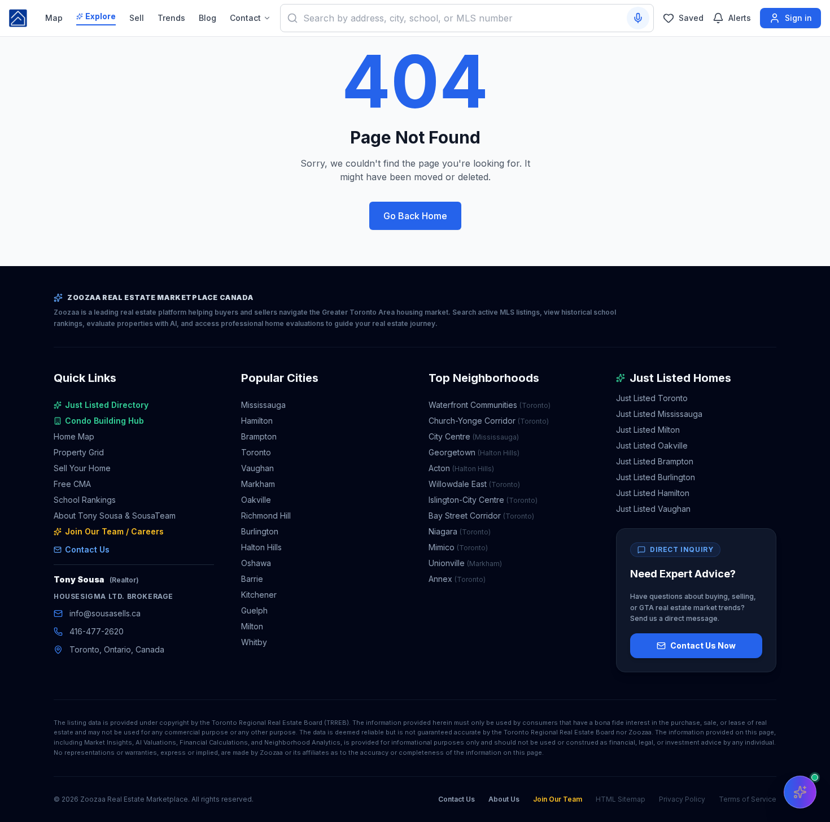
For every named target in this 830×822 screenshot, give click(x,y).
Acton (461, 468)
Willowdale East (474, 484)
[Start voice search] (638, 18)
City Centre (474, 436)
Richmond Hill (266, 515)
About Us (503, 799)
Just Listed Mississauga (659, 414)
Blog (207, 18)
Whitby (254, 642)
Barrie (252, 579)
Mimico (458, 547)
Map (54, 18)
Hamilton (257, 420)
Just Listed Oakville (652, 445)
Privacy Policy (682, 799)
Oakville (256, 499)
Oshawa (256, 563)
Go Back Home (415, 215)
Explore (100, 16)
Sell (136, 18)
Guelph (254, 610)
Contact (245, 18)
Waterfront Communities (490, 405)
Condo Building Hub (104, 420)
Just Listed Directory (106, 405)
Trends (171, 18)
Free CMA (72, 484)
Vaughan (257, 468)
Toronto (256, 452)
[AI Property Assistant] (800, 792)
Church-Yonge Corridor (489, 420)
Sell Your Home (82, 468)
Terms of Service (747, 799)
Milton (252, 626)
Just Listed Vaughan (653, 509)
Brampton (259, 436)
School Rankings (85, 499)
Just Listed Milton (648, 429)
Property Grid (79, 452)
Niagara (460, 531)
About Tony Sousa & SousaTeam (115, 515)
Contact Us (87, 549)
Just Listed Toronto (652, 398)
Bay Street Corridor (481, 515)
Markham (258, 484)
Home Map (74, 436)
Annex (457, 579)
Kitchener (259, 594)
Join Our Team (557, 799)
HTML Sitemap (620, 799)
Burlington (259, 531)
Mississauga (263, 405)
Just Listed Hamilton (652, 493)
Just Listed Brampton (654, 461)
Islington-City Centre (483, 499)
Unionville (465, 563)
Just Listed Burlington (655, 477)
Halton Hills (261, 547)
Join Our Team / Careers (114, 531)
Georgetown (474, 452)
